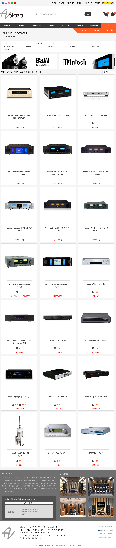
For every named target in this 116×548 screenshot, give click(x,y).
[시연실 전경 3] (73, 507)
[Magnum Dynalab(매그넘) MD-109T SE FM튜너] (19, 149)
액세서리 (51, 25)
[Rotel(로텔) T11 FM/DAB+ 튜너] (96, 93)
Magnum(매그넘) (96, 43)
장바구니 (79, 3)
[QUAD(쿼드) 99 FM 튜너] (96, 430)
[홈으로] (8, 533)
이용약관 (71, 545)
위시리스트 (88, 3)
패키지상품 (65, 25)
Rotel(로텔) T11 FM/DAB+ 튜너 (96, 115)
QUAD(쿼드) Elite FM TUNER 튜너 (96, 340)
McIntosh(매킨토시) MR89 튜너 (58, 115)
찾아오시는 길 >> (29, 503)
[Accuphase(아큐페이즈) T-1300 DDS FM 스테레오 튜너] (19, 93)
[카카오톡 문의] (108, 3)
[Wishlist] (113, 15)
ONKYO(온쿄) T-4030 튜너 (96, 284)
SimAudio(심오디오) (9, 49)
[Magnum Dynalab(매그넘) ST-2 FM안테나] (19, 430)
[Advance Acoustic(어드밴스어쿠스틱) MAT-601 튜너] (19, 318)
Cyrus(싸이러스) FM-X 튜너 (57, 453)
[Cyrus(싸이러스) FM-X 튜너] (57, 430)
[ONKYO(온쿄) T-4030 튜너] (96, 261)
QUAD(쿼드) (73, 46)
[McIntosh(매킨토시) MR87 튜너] (19, 374)
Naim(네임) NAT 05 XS (58, 340)
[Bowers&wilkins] (29, 61)
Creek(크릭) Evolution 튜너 (57, 397)
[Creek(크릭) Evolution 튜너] (57, 374)
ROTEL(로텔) (95, 46)
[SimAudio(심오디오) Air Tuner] (96, 374)
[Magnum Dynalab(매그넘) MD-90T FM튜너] (57, 205)
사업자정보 (59, 530)
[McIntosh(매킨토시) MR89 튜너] (57, 93)
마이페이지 (70, 3)
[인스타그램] (9, 3)
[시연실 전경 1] (73, 486)
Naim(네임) (29, 46)
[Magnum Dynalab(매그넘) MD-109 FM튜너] (57, 261)
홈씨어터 (22, 25)
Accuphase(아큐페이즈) (10, 43)
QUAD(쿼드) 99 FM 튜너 (96, 453)
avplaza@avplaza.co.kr (34, 538)
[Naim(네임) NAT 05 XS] (57, 318)
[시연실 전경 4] (101, 507)
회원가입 (62, 3)
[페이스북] (3, 3)
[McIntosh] (87, 61)
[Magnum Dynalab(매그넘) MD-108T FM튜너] (19, 261)
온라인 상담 (109, 30)
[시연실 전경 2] (101, 486)
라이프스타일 (36, 25)
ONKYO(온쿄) (51, 46)
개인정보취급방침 (61, 545)
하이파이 (7, 25)
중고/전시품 (94, 25)
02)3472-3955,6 (30, 532)
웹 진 (108, 25)
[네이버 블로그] (6, 3)
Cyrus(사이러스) (74, 43)
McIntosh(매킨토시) (9, 46)
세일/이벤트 (80, 25)
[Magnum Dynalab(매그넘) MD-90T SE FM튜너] (96, 149)
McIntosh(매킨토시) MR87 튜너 (19, 397)
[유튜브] (15, 3)
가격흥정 (96, 30)
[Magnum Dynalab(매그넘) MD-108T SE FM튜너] (57, 149)
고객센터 (97, 3)
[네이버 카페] (12, 3)
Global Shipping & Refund (44, 545)
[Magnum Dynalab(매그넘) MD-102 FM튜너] (96, 205)
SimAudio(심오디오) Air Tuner (96, 397)
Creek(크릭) (51, 43)
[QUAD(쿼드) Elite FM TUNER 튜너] (96, 318)
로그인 (54, 3)
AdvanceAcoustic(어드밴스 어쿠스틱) (35, 43)
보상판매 (83, 30)
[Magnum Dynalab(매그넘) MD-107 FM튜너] (19, 205)
